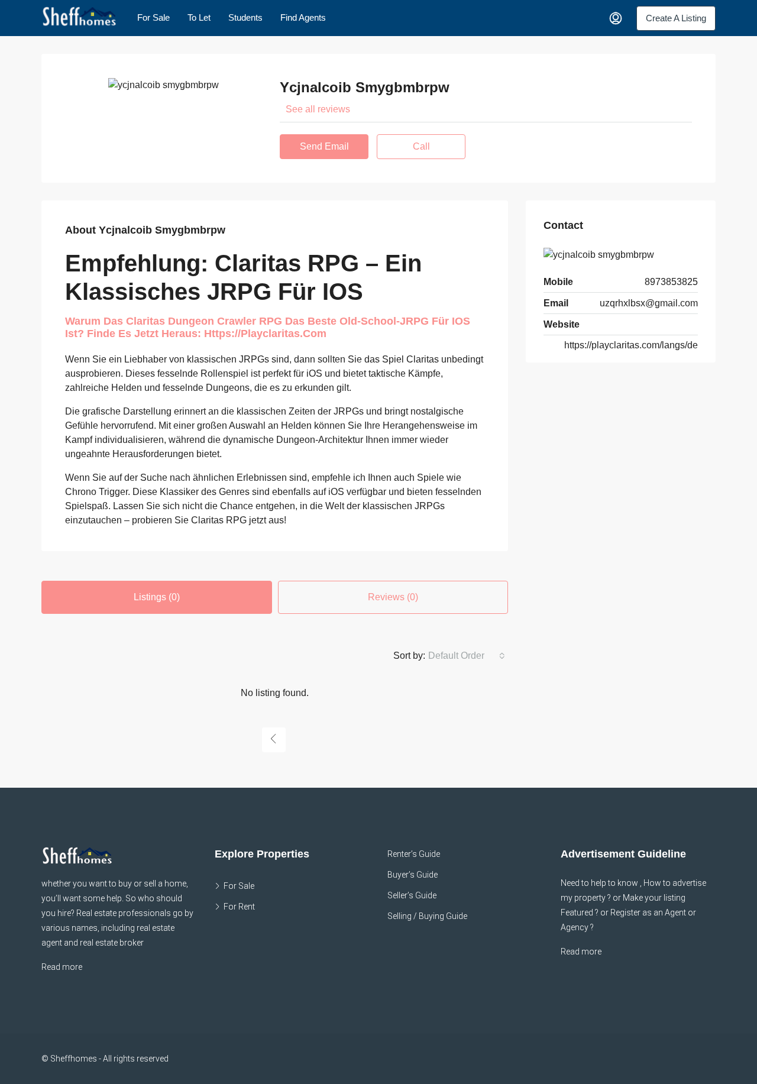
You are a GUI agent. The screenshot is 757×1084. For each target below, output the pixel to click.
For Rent (239, 906)
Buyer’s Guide (412, 874)
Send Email (324, 146)
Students (245, 17)
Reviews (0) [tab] (393, 597)
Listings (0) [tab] (157, 597)
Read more (61, 967)
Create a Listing (676, 18)
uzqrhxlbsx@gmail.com (649, 303)
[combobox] (466, 655)
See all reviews (318, 109)
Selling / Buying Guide (427, 916)
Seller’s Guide (411, 895)
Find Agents (303, 17)
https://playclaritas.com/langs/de (631, 345)
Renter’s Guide (413, 854)
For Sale (153, 17)
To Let (199, 17)
